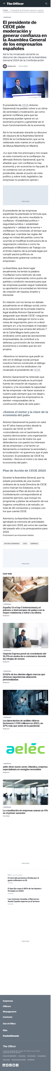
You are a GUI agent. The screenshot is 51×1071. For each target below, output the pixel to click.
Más (5, 1030)
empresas (34, 543)
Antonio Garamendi (11, 543)
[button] (4, 3)
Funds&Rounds (11, 1036)
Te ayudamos (41, 1056)
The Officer (9, 1046)
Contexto (7, 1017)
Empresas (7, 17)
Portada (5, 10)
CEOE (25, 105)
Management (9, 1011)
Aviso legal (6, 1059)
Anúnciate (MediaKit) (9, 1056)
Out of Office (9, 1023)
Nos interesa (32, 1056)
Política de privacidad (19, 1059)
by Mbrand (30, 1059)
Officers (7, 1006)
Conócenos (22, 1056)
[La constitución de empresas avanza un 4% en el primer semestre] (25, 792)
